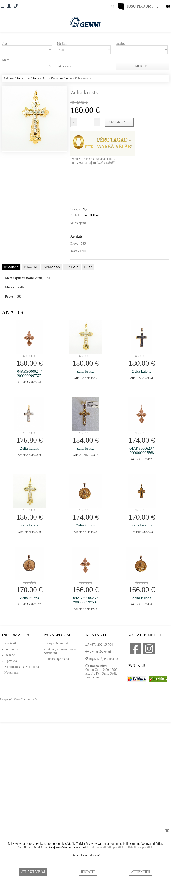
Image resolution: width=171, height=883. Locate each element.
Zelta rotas (23, 78)
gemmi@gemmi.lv (102, 651)
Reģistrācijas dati (57, 643)
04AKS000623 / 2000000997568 (141, 450)
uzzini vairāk (106, 162)
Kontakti (10, 643)
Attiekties (140, 871)
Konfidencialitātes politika (21, 666)
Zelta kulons (141, 371)
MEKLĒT (142, 66)
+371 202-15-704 (101, 644)
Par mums (11, 649)
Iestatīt (88, 871)
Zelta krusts (85, 371)
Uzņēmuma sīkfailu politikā (105, 847)
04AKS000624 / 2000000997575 (29, 373)
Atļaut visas (33, 871)
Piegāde (9, 655)
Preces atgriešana (57, 659)
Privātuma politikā (140, 847)
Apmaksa (10, 661)
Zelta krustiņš (141, 525)
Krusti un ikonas (61, 78)
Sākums (9, 78)
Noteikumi (11, 672)
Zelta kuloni (40, 78)
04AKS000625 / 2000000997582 (85, 600)
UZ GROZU (119, 122)
